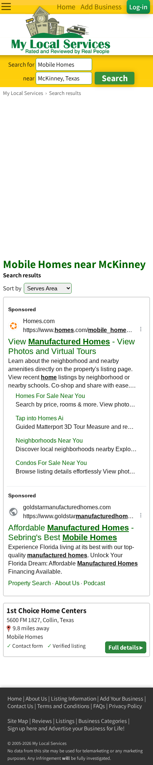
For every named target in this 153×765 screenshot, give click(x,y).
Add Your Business (121, 698)
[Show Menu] (6, 6)
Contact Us (20, 706)
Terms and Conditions (63, 706)
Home (14, 698)
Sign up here (22, 728)
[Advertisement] (76, 177)
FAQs (99, 706)
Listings (65, 720)
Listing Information (73, 698)
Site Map (17, 720)
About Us (36, 698)
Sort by (12, 288)
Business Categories (102, 720)
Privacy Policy (125, 706)
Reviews (42, 720)
